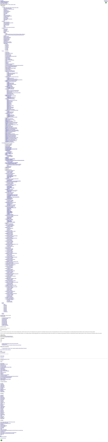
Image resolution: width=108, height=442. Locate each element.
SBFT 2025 (2, 413)
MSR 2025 (1, 390)
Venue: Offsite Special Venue (8, 8)
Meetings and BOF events (7, 37)
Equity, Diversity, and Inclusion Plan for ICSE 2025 (7, 433)
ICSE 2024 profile (4, 323)
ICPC (8, 89)
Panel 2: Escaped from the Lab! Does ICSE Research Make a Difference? (15, 34)
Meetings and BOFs (8, 67)
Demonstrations (7, 57)
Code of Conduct (6, 18)
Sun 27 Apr (6, 44)
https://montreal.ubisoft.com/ (9, 336)
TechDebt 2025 (2, 391)
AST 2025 (1, 383)
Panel (8, 165)
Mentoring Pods (9, 166)
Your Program (5, 29)
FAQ (4, 20)
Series (4, 304)
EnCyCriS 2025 (2, 398)
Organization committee (10, 200)
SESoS (1, 415)
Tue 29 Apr (6, 46)
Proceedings (5, 30)
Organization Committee (10, 183)
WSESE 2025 (2, 418)
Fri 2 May (6, 48)
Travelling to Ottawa (6, 16)
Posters (6, 60)
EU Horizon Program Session (8, 42)
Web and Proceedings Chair (11, 255)
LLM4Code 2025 (2, 406)
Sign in (3, 313)
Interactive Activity (4, 344)
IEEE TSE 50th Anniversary (7, 41)
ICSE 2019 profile (4, 321)
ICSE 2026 (5, 305)
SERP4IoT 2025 (2, 414)
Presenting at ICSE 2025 (7, 11)
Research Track (2, 364)
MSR (8, 99)
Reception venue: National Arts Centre (5, 423)
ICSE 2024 (5, 307)
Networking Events (6, 38)
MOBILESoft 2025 (3, 389)
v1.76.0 (8, 359)
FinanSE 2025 (2, 399)
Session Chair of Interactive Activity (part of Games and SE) (10, 343)
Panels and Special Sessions (9, 53)
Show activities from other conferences (5, 349)
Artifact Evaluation (7, 58)
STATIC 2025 (2, 416)
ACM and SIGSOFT (6, 23)
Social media (5, 13)
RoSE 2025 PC (9, 277)
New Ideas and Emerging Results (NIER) (10, 56)
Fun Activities (2, 427)
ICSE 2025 (1, 315)
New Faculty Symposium (8, 64)
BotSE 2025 (2, 396)
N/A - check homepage (10, 224)
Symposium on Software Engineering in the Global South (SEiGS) (14, 65)
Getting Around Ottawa (7, 15)
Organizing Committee (8, 145)
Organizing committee (10, 249)
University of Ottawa (6, 24)
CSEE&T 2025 (2, 385)
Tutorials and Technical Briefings (9, 63)
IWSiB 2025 (2, 405)
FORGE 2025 (2, 386)
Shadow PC (7, 62)
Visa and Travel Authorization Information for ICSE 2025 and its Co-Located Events (11, 430)
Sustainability (5, 19)
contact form (2, 357)
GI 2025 (1, 403)
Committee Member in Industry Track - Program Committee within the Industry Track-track (14, 348)
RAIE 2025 (1, 410)
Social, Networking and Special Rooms (5, 377)
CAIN (8, 72)
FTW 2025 (1, 400)
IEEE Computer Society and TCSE (8, 22)
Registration (2, 424)
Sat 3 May (6, 49)
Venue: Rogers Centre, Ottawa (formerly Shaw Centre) (11, 7)
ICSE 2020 (5, 310)
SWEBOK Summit (6, 40)
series (4, 315)
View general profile (2, 352)
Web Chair (8, 229)
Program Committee (9, 156)
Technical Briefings (6, 36)
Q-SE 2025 (1, 409)
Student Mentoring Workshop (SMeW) (10, 68)
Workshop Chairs (9, 254)
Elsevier (5, 26)
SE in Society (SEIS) (8, 55)
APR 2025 (1, 395)
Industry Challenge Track (8, 59)
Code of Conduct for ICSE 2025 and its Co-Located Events (8, 432)
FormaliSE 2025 (2, 387)
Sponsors (3, 21)
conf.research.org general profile (6, 317)
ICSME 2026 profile (5, 324)
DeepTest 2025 (2, 397)
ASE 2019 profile (4, 319)
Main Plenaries (7, 52)
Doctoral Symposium (8, 61)
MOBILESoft (9, 96)
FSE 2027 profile (4, 320)
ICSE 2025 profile (3, 316)
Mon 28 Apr (7, 45)
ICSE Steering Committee (8, 143)
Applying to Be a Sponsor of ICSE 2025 (9, 27)
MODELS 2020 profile (5, 325)
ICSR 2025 (1, 388)
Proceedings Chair (9, 245)
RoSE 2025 (1, 411)
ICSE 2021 (5, 309)
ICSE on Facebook (4, 436)
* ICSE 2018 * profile (5, 318)
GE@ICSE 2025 (2, 402)
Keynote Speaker (9, 239)
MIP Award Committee (10, 216)
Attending (3, 6)
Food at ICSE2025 (2, 426)
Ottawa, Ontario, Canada (12, 4)
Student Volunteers (7, 69)
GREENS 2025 (2, 404)
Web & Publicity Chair (10, 284)
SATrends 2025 (2, 412)
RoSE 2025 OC (9, 276)
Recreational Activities (7, 39)
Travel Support (6, 17)
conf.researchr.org (4, 359)
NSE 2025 (1, 408)
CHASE (8, 77)
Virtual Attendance (6, 10)
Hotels (4, 14)
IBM (4, 25)
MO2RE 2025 (2, 407)
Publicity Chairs (9, 289)
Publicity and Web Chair (10, 246)
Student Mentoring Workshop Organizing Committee (14, 164)
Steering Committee (9, 172)
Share (1, 351)
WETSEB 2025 (2, 417)
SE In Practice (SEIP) (8, 54)
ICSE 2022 (5, 308)
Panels (6, 33)
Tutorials (5, 35)
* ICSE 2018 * (6, 311)
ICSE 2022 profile (4, 322)
